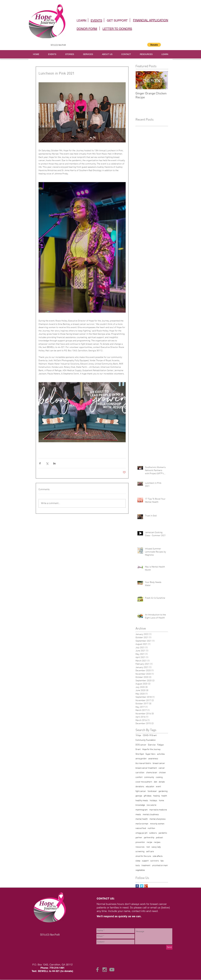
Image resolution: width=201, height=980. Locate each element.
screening (140, 851)
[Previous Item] (140, 80)
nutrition (151, 828)
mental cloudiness (151, 814)
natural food (141, 828)
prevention (140, 842)
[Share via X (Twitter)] (47, 463)
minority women (157, 824)
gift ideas (147, 796)
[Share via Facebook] (40, 463)
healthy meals (142, 800)
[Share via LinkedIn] (54, 463)
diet (155, 782)
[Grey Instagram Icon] (105, 969)
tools (138, 865)
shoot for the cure (143, 856)
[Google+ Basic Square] (146, 886)
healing (156, 796)
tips (162, 861)
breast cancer (159, 763)
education (150, 786)
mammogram (142, 810)
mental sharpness (157, 819)
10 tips (138, 735)
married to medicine (158, 810)
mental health (142, 819)
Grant (138, 749)
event (158, 786)
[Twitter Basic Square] (141, 886)
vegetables (140, 870)
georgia (139, 796)
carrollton (140, 772)
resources (140, 847)
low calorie (151, 805)
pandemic (163, 833)
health (164, 796)
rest (148, 847)
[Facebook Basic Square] (137, 886)
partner (139, 837)
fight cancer (141, 791)
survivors (154, 861)
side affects (158, 856)
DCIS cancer (141, 745)
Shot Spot (140, 754)
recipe (149, 842)
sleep (138, 861)
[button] (154, 45)
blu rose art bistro (143, 763)
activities (161, 754)
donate (162, 782)
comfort (139, 777)
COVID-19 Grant (150, 735)
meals (138, 814)
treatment (146, 865)
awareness (153, 758)
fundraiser (152, 791)
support (145, 861)
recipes (157, 842)
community (149, 777)
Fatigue (160, 745)
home (161, 800)
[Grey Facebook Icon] (97, 969)
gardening (163, 791)
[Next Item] (163, 80)
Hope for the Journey (151, 749)
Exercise (152, 745)
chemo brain (151, 772)
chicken (162, 772)
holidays (153, 800)
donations (140, 786)
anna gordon (141, 758)
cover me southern (144, 782)
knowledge (140, 805)
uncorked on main (160, 865)
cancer (162, 768)
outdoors (153, 833)
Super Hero (150, 754)
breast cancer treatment (146, 768)
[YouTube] (112, 969)
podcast (159, 837)
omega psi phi (141, 833)
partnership (149, 837)
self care (150, 851)
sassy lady (156, 847)
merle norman (142, 824)
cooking (159, 777)
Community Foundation (146, 740)
